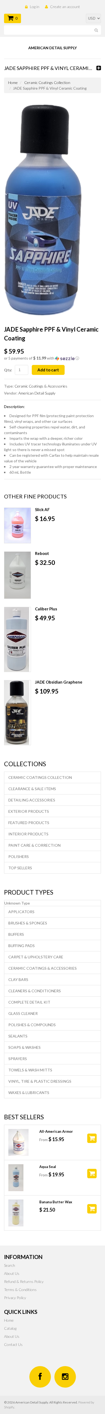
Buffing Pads (21, 945)
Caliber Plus (46, 608)
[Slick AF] (17, 525)
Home (13, 82)
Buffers (16, 934)
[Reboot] (17, 575)
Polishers (18, 856)
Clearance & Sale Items (32, 788)
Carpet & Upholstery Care (35, 957)
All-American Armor (56, 1131)
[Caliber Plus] (17, 639)
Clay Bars (18, 979)
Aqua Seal (47, 1167)
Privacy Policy (15, 1297)
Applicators (21, 911)
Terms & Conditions (20, 1289)
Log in (34, 6)
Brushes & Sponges (27, 923)
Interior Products (28, 834)
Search (9, 1265)
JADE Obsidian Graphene (58, 682)
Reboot (42, 553)
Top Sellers (20, 868)
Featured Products (28, 822)
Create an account (65, 6)
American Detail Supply (36, 393)
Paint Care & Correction (34, 845)
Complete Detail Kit (29, 1002)
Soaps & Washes (24, 1047)
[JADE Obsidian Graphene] (17, 712)
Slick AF (42, 509)
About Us (11, 1273)
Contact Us (13, 1344)
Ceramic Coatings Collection (47, 82)
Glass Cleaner (23, 1013)
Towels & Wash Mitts (30, 1070)
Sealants (17, 1036)
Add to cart (48, 369)
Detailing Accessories (31, 800)
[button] (52, 358)
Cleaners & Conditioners (34, 991)
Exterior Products (28, 811)
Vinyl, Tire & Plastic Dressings (39, 1081)
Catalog (10, 1328)
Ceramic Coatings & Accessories (41, 386)
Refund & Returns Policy (24, 1281)
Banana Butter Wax (55, 1202)
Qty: (8, 370)
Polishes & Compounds (32, 1024)
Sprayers (17, 1058)
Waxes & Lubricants (28, 1092)
